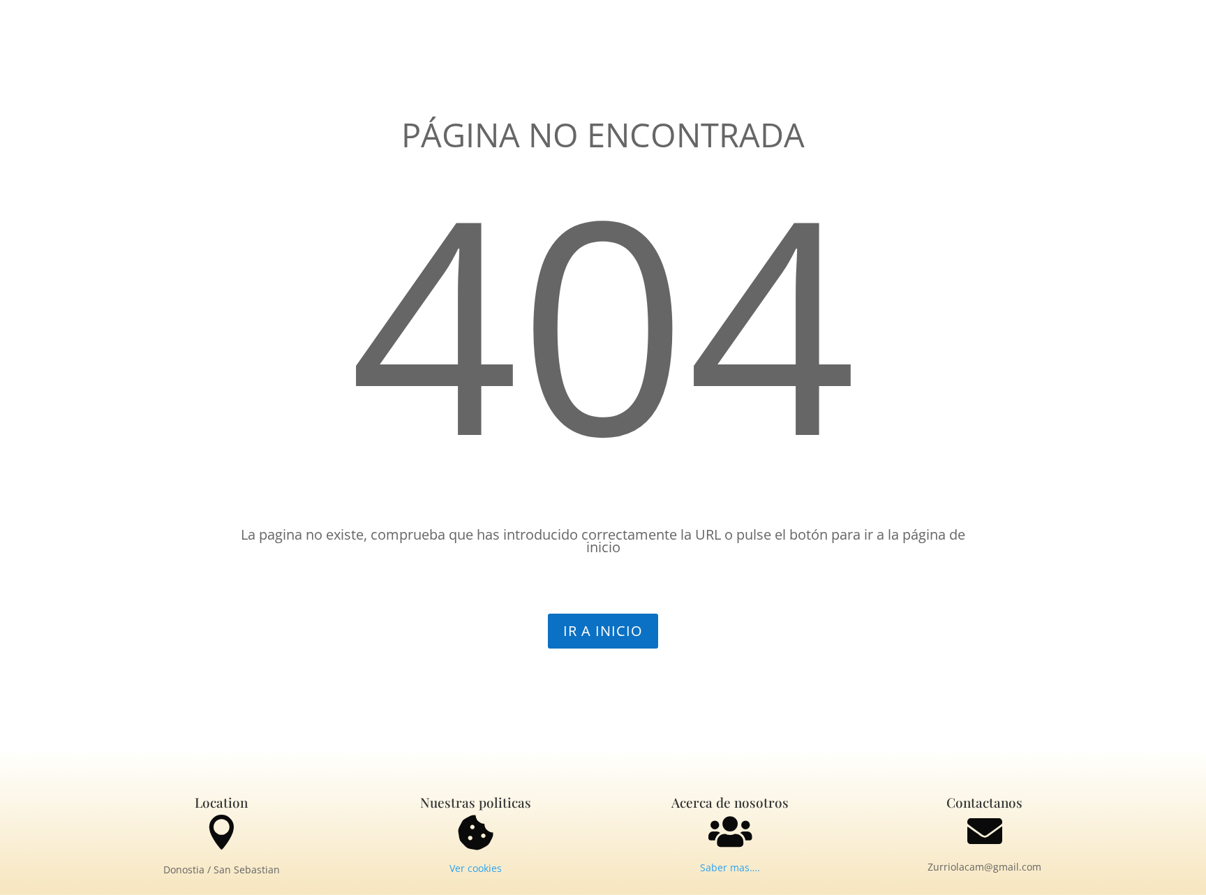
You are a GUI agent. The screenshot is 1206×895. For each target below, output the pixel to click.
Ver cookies (475, 868)
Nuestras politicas (475, 802)
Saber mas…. (730, 867)
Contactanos (984, 802)
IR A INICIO (603, 630)
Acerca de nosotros (730, 802)
